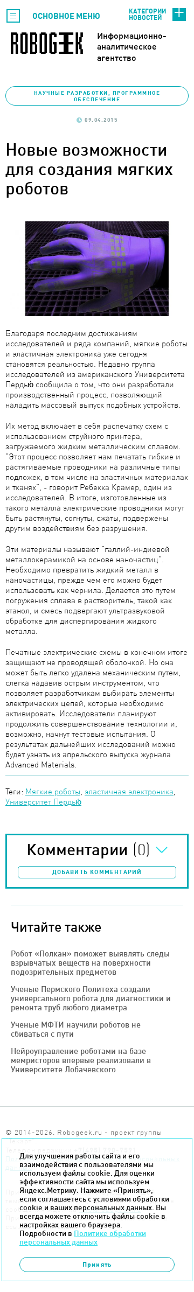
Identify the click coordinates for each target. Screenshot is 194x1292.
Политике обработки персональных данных (82, 1237)
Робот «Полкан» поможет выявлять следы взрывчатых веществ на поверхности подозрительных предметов (90, 962)
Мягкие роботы (52, 791)
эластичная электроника (129, 791)
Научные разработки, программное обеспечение (97, 95)
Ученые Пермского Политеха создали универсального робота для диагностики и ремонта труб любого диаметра (91, 998)
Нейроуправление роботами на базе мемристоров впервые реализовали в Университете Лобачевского (81, 1060)
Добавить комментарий (97, 872)
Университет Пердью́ (43, 801)
